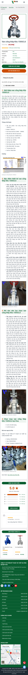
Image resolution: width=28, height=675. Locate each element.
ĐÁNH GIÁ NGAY (14, 508)
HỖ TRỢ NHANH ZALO (14, 71)
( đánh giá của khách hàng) (14, 47)
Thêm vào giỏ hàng (14, 66)
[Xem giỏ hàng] (25, 2)
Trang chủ (4, 7)
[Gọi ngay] (24, 662)
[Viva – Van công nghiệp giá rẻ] (15, 2)
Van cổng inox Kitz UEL (13, 475)
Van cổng (11, 7)
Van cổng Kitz (20, 62)
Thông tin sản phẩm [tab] (8, 78)
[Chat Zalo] (24, 667)
